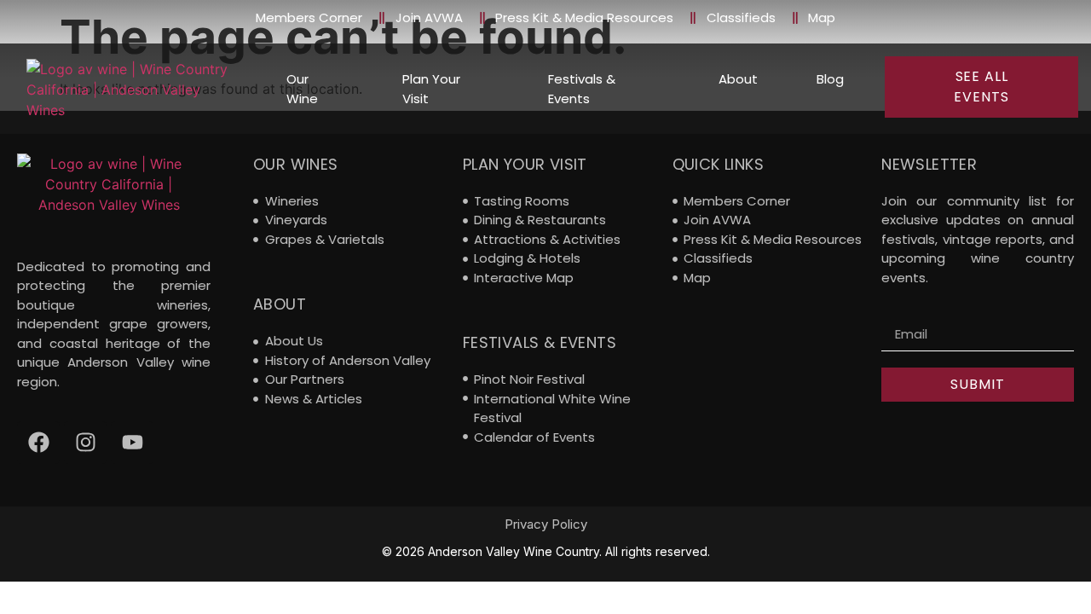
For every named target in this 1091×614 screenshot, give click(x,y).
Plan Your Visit (431, 88)
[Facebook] (38, 442)
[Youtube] (132, 442)
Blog (830, 79)
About (738, 79)
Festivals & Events (581, 88)
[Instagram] (85, 442)
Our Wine (302, 88)
